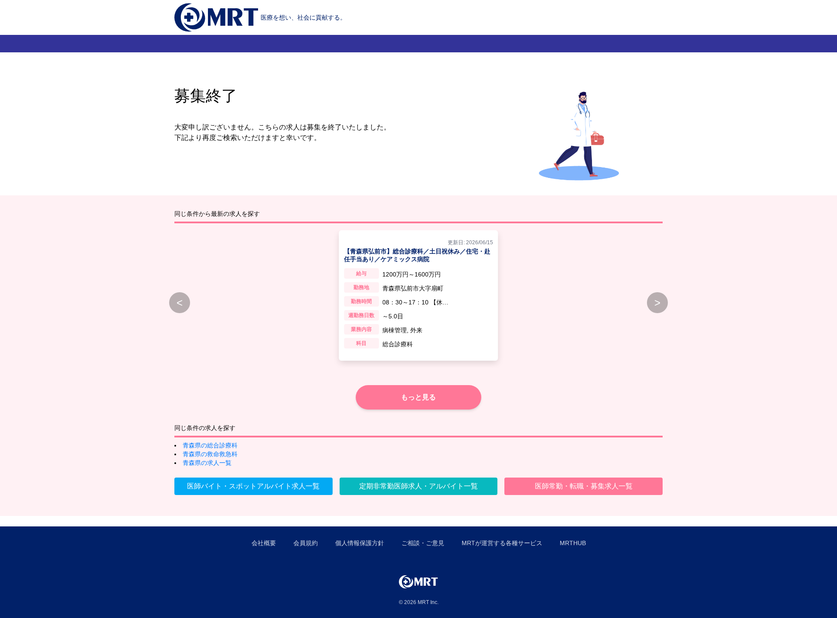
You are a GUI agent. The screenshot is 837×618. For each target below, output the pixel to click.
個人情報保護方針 (359, 542)
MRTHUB (573, 542)
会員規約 (305, 542)
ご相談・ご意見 (422, 542)
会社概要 (264, 542)
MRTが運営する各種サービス (502, 542)
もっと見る (418, 397)
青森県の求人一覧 (207, 462)
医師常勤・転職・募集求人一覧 (584, 486)
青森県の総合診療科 (210, 445)
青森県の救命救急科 (210, 454)
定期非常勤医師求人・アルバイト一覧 (418, 486)
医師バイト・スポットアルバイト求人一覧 (253, 486)
